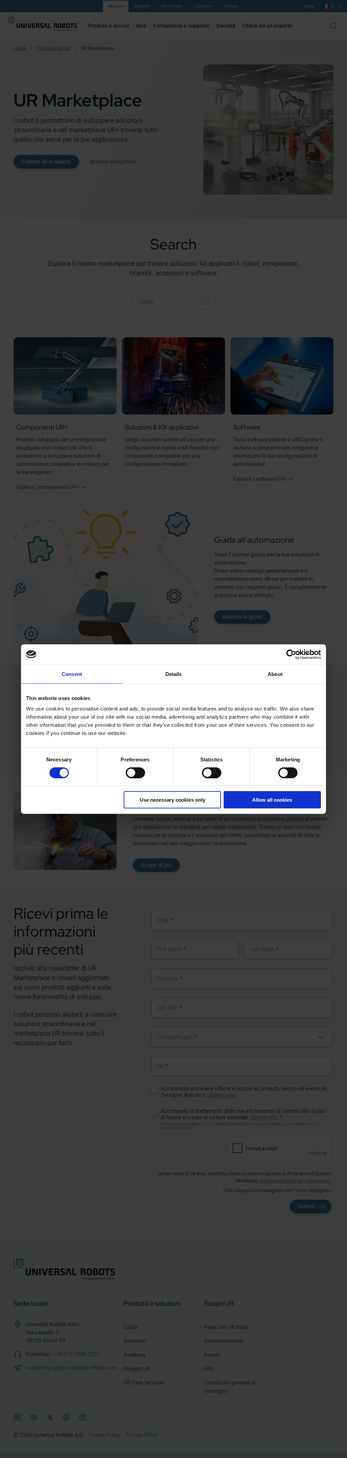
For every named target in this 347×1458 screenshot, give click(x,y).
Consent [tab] (72, 674)
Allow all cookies (272, 800)
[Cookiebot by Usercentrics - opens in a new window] (291, 654)
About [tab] (275, 674)
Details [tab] (173, 674)
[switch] (135, 772)
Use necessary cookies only (172, 800)
